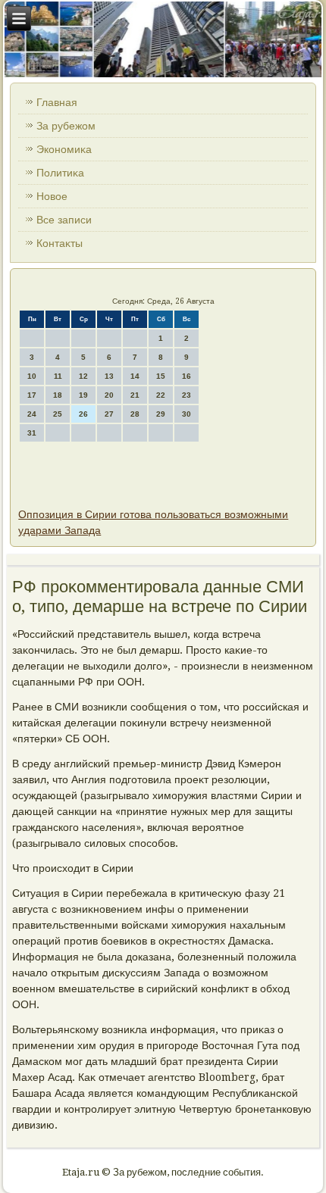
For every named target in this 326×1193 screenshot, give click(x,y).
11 (58, 376)
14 (134, 376)
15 (160, 376)
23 (186, 395)
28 (134, 414)
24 (31, 414)
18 (57, 395)
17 (31, 395)
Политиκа (60, 173)
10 (31, 376)
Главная (56, 102)
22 (160, 395)
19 (83, 395)
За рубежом (66, 126)
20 (109, 395)
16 (186, 376)
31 (31, 433)
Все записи (64, 220)
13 (109, 376)
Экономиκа (64, 149)
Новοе (51, 196)
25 (57, 414)
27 (109, 414)
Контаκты (59, 243)
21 (134, 395)
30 (186, 414)
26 (83, 414)
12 (83, 376)
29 (160, 414)
